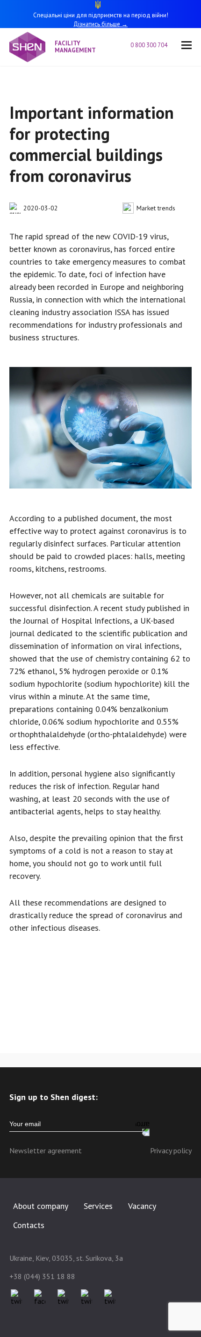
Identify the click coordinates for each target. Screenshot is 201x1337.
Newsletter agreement (45, 1150)
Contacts (28, 1225)
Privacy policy (171, 1150)
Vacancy (142, 1205)
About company (40, 1205)
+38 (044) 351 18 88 (42, 1276)
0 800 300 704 (148, 45)
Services (98, 1205)
